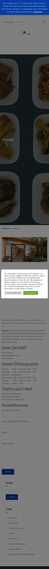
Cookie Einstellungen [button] (13, 293)
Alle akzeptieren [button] (31, 293)
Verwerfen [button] (37, 12)
